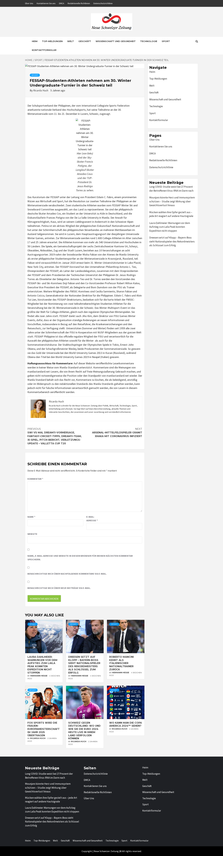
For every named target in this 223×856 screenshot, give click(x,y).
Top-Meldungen (52, 41)
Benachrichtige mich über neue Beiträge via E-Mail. (59, 587)
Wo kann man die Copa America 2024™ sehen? (125, 724)
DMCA (61, 3)
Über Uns (29, 3)
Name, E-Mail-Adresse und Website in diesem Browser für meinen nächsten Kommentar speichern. (80, 557)
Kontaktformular (44, 50)
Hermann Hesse (39, 676)
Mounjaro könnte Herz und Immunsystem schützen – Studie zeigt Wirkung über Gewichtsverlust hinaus (172, 201)
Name (31, 516)
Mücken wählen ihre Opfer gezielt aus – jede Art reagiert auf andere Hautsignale (171, 214)
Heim (34, 41)
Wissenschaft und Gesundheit (116, 41)
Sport (166, 41)
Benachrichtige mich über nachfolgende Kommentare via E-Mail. (67, 573)
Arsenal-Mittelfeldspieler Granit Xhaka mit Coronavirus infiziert (117, 432)
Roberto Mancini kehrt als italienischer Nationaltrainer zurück (121, 663)
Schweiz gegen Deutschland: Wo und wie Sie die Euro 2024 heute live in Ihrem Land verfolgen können (84, 730)
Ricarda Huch (41, 90)
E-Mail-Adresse (92, 518)
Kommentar (35, 478)
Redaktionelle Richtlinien (79, 3)
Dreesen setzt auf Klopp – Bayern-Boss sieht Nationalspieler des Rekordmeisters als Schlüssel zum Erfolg (84, 664)
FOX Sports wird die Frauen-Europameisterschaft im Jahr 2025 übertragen (43, 729)
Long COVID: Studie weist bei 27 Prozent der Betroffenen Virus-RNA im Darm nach (171, 188)
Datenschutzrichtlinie (103, 3)
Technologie (148, 41)
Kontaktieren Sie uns (46, 3)
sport (35, 75)
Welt (70, 41)
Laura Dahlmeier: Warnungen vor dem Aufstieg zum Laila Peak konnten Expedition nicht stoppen (42, 664)
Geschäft (84, 41)
